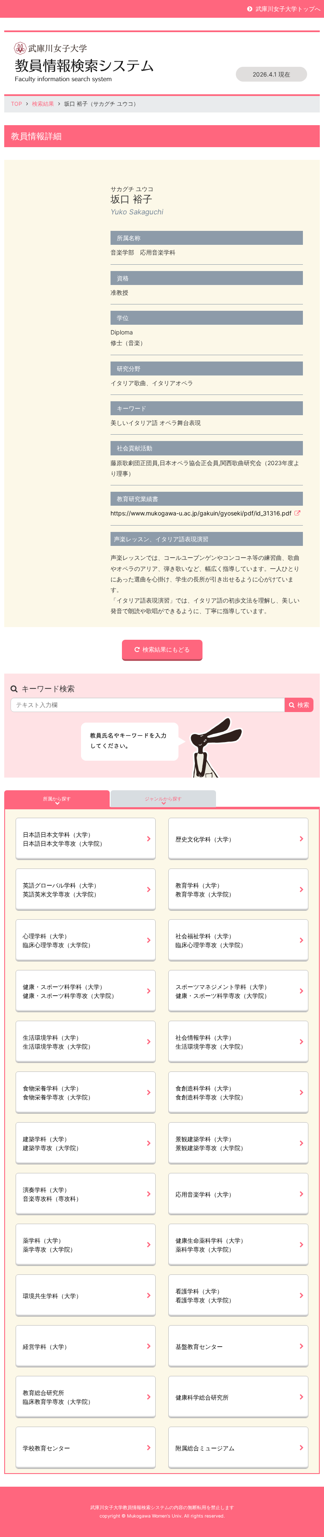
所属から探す (57, 799)
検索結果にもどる (166, 649)
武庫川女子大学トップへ (288, 8)
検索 (303, 704)
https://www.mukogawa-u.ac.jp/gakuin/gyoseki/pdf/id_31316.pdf (201, 513)
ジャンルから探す (163, 799)
